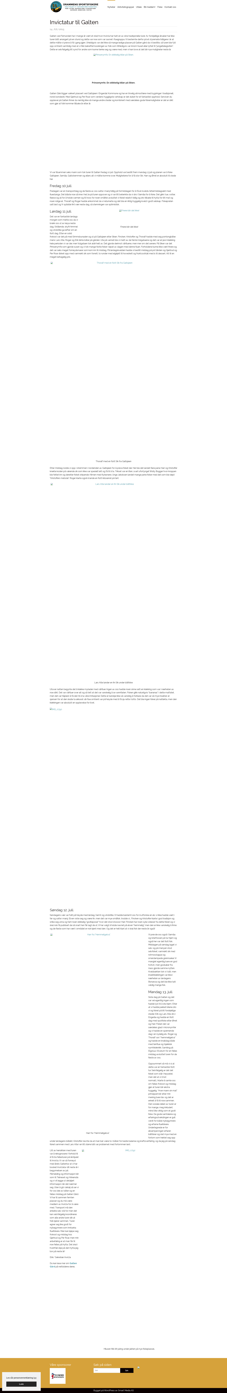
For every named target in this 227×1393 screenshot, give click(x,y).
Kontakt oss (170, 7)
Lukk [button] (21, 1384)
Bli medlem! (149, 7)
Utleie (139, 7)
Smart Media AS (126, 1390)
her (35, 1378)
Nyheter (111, 7)
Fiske (159, 7)
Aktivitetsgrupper (125, 7)
